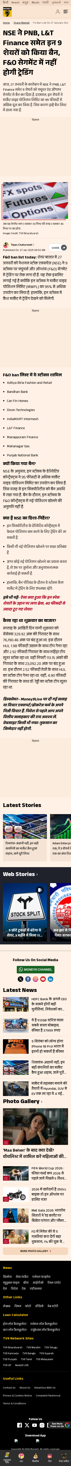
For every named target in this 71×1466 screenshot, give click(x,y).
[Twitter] (20, 979)
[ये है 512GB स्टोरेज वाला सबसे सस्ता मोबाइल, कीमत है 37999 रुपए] (16, 1025)
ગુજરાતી (56, 3)
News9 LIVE (22, 1365)
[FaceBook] (28, 979)
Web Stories (19, 875)
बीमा (26, 1283)
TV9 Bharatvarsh (12, 1348)
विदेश (14, 1289)
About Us (25, 1388)
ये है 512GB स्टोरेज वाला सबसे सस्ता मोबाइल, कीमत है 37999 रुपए (47, 1025)
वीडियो (39, 1306)
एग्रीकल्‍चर (36, 1289)
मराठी (45, 3)
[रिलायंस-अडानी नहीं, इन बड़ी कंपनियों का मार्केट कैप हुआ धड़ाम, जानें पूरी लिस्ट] (16, 1067)
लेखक (6, 1306)
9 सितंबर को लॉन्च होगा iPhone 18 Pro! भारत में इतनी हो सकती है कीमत (48, 1046)
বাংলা (66, 3)
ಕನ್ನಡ (25, 3)
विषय (17, 1306)
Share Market (22, 23)
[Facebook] (19, 1425)
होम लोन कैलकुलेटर (14, 1324)
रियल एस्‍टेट (54, 1283)
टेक (24, 1289)
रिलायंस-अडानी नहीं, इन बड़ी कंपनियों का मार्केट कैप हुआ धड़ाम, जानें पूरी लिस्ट (48, 1067)
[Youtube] (43, 979)
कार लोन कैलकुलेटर (15, 1330)
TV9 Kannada (11, 1353)
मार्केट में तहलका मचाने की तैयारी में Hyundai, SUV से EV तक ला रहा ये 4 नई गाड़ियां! (49, 1088)
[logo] (7, 12)
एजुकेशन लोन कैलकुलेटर (45, 1330)
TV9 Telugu (50, 1348)
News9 (15, 3)
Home (6, 23)
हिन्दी (5, 3)
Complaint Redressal (48, 1396)
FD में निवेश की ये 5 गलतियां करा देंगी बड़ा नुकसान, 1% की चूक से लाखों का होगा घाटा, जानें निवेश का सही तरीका (48, 1236)
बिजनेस (7, 1277)
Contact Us (9, 1388)
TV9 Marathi (33, 1348)
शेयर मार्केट (22, 1277)
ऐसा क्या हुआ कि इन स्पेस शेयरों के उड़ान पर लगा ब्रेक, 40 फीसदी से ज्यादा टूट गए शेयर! (34, 604)
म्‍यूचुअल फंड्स (11, 1283)
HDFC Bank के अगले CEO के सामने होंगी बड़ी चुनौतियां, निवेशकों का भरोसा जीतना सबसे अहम (49, 1004)
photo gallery (21, 1102)
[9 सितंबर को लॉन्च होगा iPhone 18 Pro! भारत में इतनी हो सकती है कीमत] (16, 1046)
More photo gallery (34, 1251)
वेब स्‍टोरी (53, 1306)
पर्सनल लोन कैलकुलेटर (43, 1324)
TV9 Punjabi (10, 1359)
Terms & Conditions (14, 1404)
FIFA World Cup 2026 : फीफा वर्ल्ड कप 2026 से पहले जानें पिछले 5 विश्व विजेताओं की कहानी (48, 1173)
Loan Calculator (15, 1315)
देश (5, 1289)
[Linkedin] (50, 979)
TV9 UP (7, 1365)
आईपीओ (38, 1283)
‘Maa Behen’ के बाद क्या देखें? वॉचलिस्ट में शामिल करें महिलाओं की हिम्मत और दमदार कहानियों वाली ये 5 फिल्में (34, 1154)
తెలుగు (35, 3)
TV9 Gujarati (46, 1353)
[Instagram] (35, 979)
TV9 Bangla (29, 1353)
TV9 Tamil (26, 1359)
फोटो (28, 1306)
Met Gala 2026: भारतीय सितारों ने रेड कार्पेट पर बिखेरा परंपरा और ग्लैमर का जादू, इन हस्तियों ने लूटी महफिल (49, 1215)
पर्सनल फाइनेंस (41, 1277)
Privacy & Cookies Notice (17, 1396)
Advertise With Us (45, 1388)
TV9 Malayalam (44, 1359)
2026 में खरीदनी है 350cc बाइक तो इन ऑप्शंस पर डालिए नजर (49, 1194)
